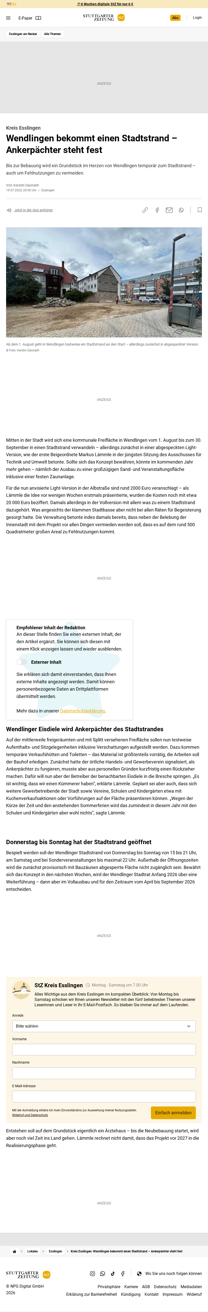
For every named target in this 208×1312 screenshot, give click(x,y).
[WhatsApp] (103, 1273)
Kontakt (152, 1294)
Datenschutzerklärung (82, 710)
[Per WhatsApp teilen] (181, 210)
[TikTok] (113, 1273)
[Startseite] (14, 1251)
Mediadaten (191, 1286)
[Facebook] (123, 1273)
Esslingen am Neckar (23, 34)
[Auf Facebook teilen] (157, 210)
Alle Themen (52, 34)
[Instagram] (93, 1273)
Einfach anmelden (173, 1112)
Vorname (19, 1039)
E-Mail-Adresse (24, 1086)
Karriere (131, 1286)
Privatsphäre (109, 1286)
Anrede (17, 1015)
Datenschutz (165, 1286)
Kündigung (131, 1294)
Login (197, 17)
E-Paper (25, 18)
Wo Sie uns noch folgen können (173, 1273)
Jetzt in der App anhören (33, 210)
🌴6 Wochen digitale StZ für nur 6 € (105, 4)
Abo (175, 18)
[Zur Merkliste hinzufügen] (198, 210)
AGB (146, 1286)
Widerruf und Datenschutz (30, 1115)
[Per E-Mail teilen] (169, 210)
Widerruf (194, 1294)
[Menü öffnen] (8, 18)
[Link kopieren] (145, 210)
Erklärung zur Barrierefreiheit (91, 1294)
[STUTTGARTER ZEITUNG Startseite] (104, 17)
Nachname (20, 1062)
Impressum (173, 1294)
